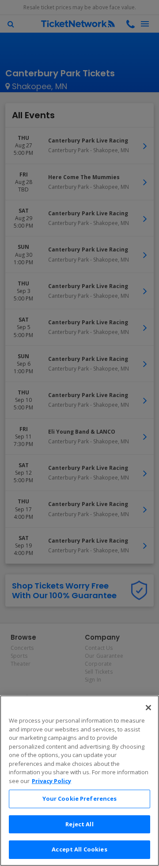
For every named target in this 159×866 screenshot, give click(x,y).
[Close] (148, 707)
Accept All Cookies (79, 849)
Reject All (79, 824)
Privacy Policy (51, 781)
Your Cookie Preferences (79, 798)
